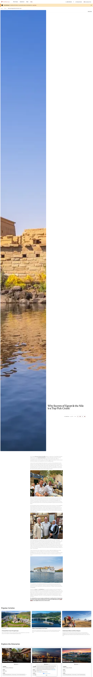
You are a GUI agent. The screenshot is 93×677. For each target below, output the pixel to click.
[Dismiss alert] (91, 5)
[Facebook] (80, 416)
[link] (31, 2)
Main (3, 671)
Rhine (6, 671)
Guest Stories (90, 11)
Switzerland (11, 667)
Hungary (67, 667)
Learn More (34, 5)
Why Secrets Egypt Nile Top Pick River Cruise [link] (14, 8)
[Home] (6, 1)
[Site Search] (74, 2)
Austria (64, 667)
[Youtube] (85, 416)
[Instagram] (78, 416)
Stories (5, 8)
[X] (82, 416)
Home (2, 8)
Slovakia (70, 667)
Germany (7, 667)
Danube (64, 671)
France (4, 667)
